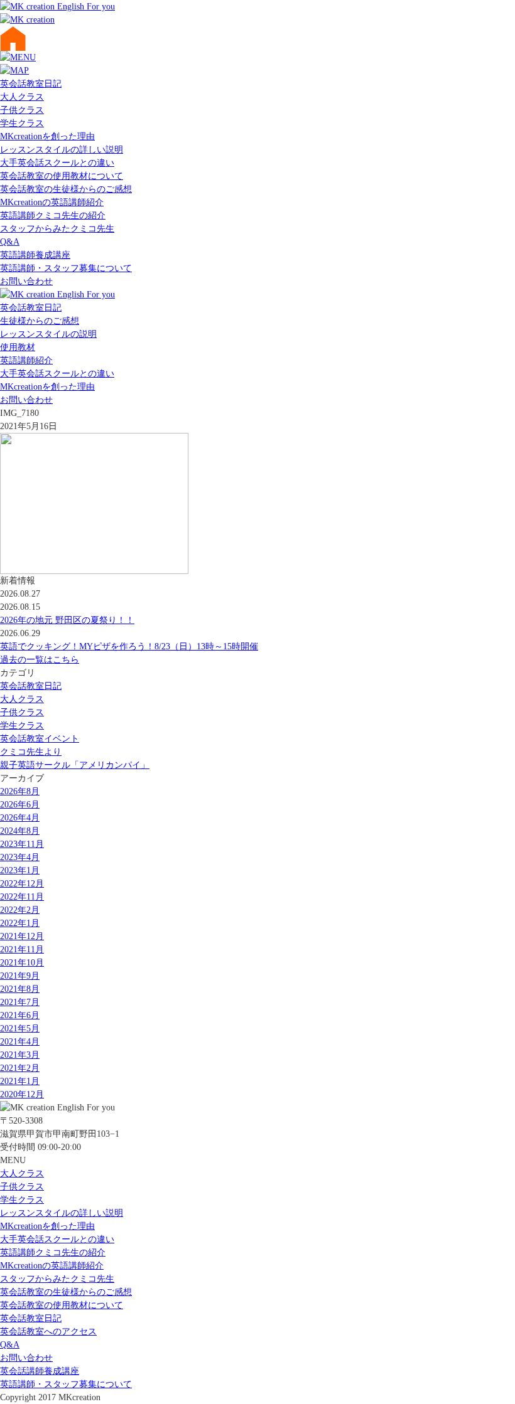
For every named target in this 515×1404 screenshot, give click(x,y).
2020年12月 (22, 1094)
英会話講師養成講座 (39, 1371)
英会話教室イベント (39, 738)
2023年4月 (20, 857)
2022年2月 (20, 910)
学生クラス (22, 123)
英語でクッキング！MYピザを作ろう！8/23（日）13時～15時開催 (129, 646)
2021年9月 (20, 976)
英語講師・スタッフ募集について (66, 268)
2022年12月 (22, 883)
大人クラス (22, 97)
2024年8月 (20, 831)
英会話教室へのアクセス (48, 1331)
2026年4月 (20, 817)
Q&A (9, 242)
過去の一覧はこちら (39, 659)
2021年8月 (20, 989)
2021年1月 (20, 1081)
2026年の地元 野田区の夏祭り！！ (67, 620)
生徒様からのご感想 (39, 321)
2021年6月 (20, 1015)
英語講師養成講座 (35, 255)
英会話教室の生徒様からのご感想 (66, 189)
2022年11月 (22, 896)
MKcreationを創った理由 (47, 136)
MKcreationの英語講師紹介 (52, 202)
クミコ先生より (31, 752)
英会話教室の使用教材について (61, 176)
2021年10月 (22, 962)
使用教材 (17, 347)
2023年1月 (20, 870)
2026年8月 (20, 791)
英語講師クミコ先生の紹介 (53, 215)
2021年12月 (22, 936)
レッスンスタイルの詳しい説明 (61, 149)
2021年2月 (20, 1068)
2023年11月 (22, 844)
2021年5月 (20, 1028)
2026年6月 (20, 804)
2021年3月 (20, 1055)
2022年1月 (20, 923)
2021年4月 (20, 1041)
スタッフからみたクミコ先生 (57, 228)
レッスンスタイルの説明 (48, 334)
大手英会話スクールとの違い (57, 163)
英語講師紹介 (26, 360)
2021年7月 (20, 1002)
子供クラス (22, 110)
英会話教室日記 (31, 83)
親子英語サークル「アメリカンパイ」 (74, 765)
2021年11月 (22, 949)
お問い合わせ (26, 281)
